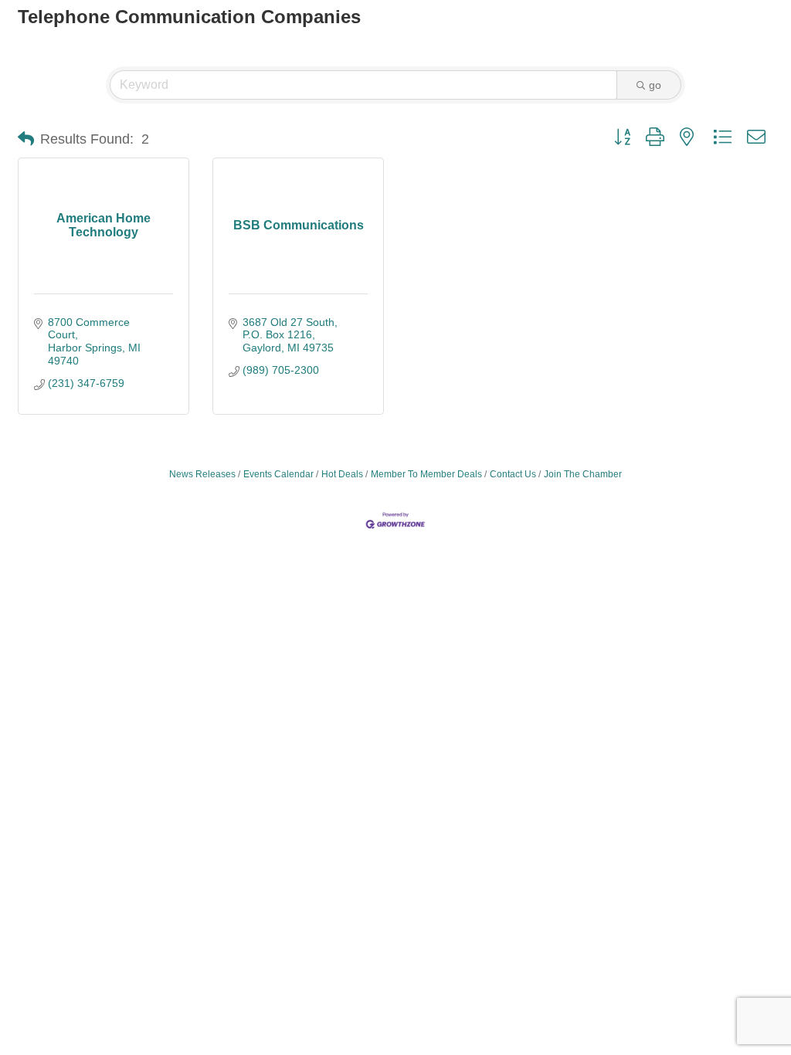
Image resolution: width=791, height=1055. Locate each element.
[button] (26, 139)
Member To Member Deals (426, 474)
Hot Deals (342, 474)
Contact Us (513, 474)
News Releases (202, 474)
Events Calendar (278, 474)
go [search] (655, 85)
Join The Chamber (583, 474)
